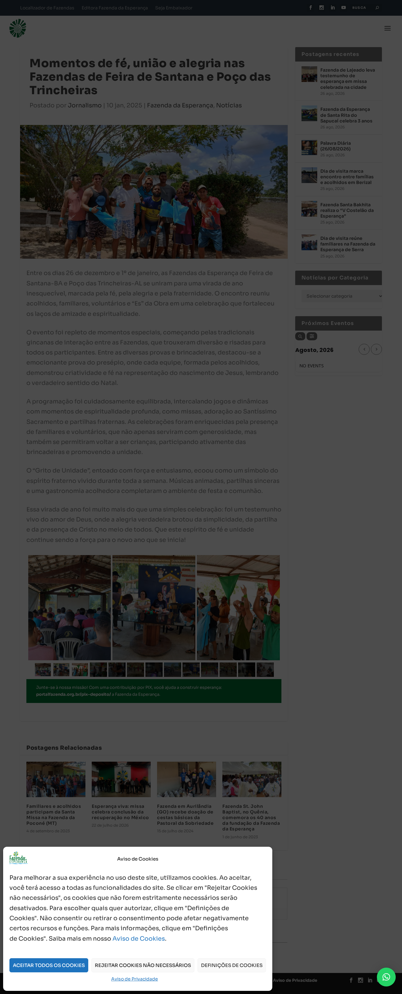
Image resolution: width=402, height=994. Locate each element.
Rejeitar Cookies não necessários (143, 965)
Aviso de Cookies (138, 939)
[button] (386, 977)
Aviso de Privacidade (134, 979)
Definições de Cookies (232, 965)
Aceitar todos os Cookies (49, 965)
